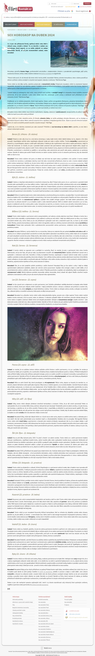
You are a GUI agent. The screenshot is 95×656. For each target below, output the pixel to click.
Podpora (66, 605)
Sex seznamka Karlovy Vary (45, 615)
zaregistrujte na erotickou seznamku (71, 163)
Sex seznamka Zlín (43, 621)
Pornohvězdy (72, 24)
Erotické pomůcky (43, 24)
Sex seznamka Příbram (44, 640)
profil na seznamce (45, 572)
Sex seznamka (42, 602)
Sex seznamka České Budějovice (46, 632)
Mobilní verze (48, 648)
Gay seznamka (68, 602)
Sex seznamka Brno (43, 613)
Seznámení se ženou (18, 621)
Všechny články (10, 24)
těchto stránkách (46, 73)
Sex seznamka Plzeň (44, 607)
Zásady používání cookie (19, 610)
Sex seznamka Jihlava (44, 618)
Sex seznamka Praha (44, 605)
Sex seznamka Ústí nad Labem (46, 624)
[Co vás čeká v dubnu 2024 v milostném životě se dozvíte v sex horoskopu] (47, 360)
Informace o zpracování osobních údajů (23, 602)
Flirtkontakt (11, 30)
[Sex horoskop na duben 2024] (69, 67)
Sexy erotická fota (17, 615)
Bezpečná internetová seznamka (21, 607)
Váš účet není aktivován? (57, 6)
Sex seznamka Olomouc (45, 637)
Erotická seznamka (43, 599)
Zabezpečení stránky (18, 613)
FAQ (14, 605)
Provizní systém (68, 599)
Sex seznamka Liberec (44, 626)
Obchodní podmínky (18, 599)
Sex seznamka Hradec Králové (46, 634)
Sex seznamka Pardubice (45, 629)
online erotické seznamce (40, 585)
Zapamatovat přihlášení (85, 6)
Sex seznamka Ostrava (44, 610)
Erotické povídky (26, 24)
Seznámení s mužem (18, 624)
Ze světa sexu (58, 24)
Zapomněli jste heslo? (70, 6)
